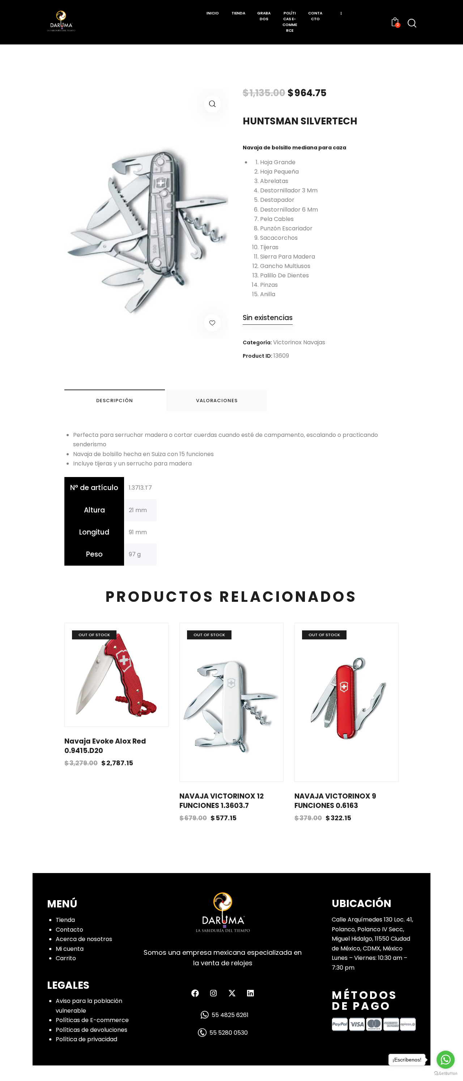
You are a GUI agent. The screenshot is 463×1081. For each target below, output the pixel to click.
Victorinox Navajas (299, 342)
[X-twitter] (232, 993)
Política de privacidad (86, 1039)
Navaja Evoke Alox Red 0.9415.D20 (105, 746)
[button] (212, 103)
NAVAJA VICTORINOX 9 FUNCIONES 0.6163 (335, 801)
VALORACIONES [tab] (217, 400)
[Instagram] (213, 993)
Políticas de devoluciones (91, 1030)
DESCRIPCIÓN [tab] (114, 400)
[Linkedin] (250, 993)
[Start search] (412, 23)
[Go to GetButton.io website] (445, 1073)
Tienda (65, 920)
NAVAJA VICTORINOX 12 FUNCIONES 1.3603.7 (221, 801)
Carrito (66, 958)
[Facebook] (195, 993)
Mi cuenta (70, 949)
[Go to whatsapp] (446, 1060)
